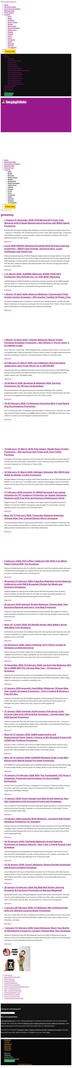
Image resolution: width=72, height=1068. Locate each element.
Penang (10, 34)
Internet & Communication (15, 78)
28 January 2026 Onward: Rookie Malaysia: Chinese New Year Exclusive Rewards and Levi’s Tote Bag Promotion (36, 606)
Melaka (10, 24)
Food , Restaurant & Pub (14, 72)
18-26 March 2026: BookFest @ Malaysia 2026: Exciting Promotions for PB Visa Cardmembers (32, 384)
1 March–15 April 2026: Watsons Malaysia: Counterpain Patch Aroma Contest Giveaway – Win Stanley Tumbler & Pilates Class (37, 295)
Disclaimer (7, 1055)
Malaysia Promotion (58, 1023)
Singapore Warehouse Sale (38, 1030)
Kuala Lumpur (12, 22)
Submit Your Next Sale (11, 1059)
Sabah (10, 42)
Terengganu (12, 48)
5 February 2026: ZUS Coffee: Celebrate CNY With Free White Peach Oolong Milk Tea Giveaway (35, 562)
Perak (10, 36)
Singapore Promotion (54, 1030)
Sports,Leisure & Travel (14, 82)
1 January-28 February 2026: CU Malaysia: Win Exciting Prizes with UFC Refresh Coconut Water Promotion (36, 909)
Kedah (10, 19)
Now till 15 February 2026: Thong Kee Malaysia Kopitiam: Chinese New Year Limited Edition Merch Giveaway (34, 517)
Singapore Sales (22, 1030)
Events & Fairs (9, 13)
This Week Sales (8, 88)
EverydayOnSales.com (8, 1021)
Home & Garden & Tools (14, 76)
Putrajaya (11, 40)
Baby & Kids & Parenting (14, 60)
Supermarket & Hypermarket (16, 84)
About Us (7, 1053)
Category (6, 57)
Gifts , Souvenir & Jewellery (15, 74)
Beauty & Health (12, 64)
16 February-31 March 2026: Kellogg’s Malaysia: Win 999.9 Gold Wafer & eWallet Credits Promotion (36, 473)
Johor (9, 17)
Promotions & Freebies (12, 9)
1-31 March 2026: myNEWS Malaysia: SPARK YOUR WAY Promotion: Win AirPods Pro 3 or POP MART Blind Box (32, 275)
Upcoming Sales (8, 89)
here (48, 1032)
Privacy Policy (8, 1057)
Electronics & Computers (15, 68)
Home (6, 5)
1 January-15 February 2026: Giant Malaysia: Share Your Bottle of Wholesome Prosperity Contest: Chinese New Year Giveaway (37, 929)
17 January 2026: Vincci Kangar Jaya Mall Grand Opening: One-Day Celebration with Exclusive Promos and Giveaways (36, 800)
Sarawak (11, 44)
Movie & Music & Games (14, 80)
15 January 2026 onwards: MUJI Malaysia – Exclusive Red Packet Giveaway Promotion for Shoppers (37, 820)
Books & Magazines (13, 66)
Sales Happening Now (10, 86)
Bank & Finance (12, 62)
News (5, 91)
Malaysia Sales (9, 11)
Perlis (10, 38)
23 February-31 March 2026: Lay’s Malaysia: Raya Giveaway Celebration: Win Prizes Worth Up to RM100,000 (34, 364)
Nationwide (12, 26)
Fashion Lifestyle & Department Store (18, 70)
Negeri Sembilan (14, 28)
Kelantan (11, 20)
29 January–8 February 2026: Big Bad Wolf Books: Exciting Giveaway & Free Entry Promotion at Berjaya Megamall (34, 889)
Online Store (12, 30)
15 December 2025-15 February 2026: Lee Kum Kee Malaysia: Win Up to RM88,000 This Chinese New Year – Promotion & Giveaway (37, 668)
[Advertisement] (36, 119)
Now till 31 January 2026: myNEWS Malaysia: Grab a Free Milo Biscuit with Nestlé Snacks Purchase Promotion (36, 759)
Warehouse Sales (10, 7)
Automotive (11, 59)
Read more (7, 241)
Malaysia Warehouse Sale (42, 1023)
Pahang (10, 32)
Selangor (11, 46)
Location (7, 15)
